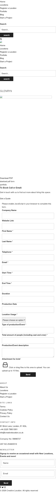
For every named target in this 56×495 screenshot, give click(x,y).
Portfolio (3, 11)
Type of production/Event (14, 324)
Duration (6, 293)
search (7, 35)
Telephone (7, 251)
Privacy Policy (6, 413)
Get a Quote (5, 198)
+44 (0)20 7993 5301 (9, 429)
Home (2, 1)
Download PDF (6, 178)
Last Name (7, 241)
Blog (2, 14)
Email (5, 262)
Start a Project (6, 17)
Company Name (9, 210)
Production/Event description (15, 345)
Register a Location (8, 8)
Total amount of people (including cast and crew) (25, 334)
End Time (7, 283)
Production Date (9, 304)
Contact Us (5, 416)
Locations (4, 4)
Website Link (8, 220)
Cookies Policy (6, 409)
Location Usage (9, 314)
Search (3, 23)
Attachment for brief (11, 358)
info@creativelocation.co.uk (11, 432)
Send (28, 374)
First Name (7, 231)
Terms (2, 406)
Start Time (7, 272)
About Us (4, 387)
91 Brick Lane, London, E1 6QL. (13, 426)
